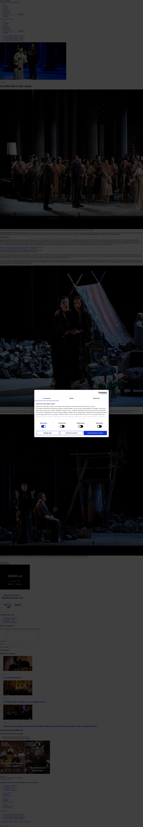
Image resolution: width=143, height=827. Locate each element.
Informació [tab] (96, 398)
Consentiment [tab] (47, 398)
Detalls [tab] (72, 398)
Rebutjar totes (48, 433)
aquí (69, 418)
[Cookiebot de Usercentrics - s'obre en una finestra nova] (99, 393)
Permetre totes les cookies (95, 433)
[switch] (62, 426)
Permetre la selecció (71, 433)
